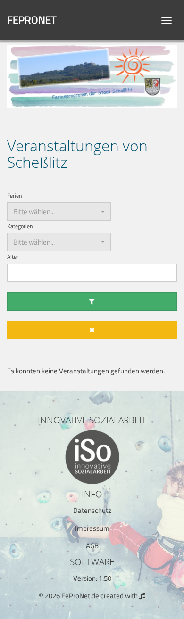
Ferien (14, 196)
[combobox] (59, 211)
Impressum (92, 528)
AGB (92, 545)
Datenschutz (92, 510)
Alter (12, 257)
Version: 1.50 (92, 578)
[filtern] (92, 301)
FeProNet (32, 20)
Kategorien (20, 227)
